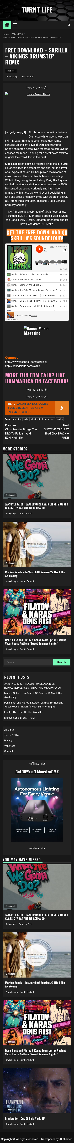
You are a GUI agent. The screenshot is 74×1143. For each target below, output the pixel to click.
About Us (9, 730)
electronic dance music (42, 419)
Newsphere (48, 1139)
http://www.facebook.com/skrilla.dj (26, 362)
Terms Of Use (11, 735)
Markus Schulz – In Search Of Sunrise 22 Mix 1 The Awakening (35, 574)
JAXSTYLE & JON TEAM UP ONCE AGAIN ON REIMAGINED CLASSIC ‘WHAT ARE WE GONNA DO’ (36, 506)
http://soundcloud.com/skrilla (22, 366)
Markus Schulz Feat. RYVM (19, 717)
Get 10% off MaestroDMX (37, 771)
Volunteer (9, 746)
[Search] (69, 25)
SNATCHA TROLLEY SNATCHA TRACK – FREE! (56, 431)
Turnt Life (37, 9)
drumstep (17, 419)
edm (26, 419)
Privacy (8, 740)
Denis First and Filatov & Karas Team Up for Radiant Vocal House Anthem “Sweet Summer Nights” (35, 642)
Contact (8, 751)
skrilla (60, 419)
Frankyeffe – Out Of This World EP (23, 712)
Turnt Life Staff (27, 76)
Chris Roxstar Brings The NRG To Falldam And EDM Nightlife (21, 431)
